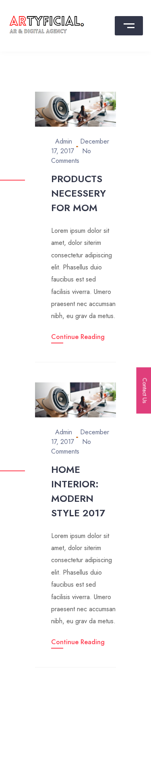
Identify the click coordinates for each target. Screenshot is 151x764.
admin (63, 141)
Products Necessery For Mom (78, 193)
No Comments (71, 155)
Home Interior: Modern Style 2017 (78, 491)
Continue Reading (78, 336)
